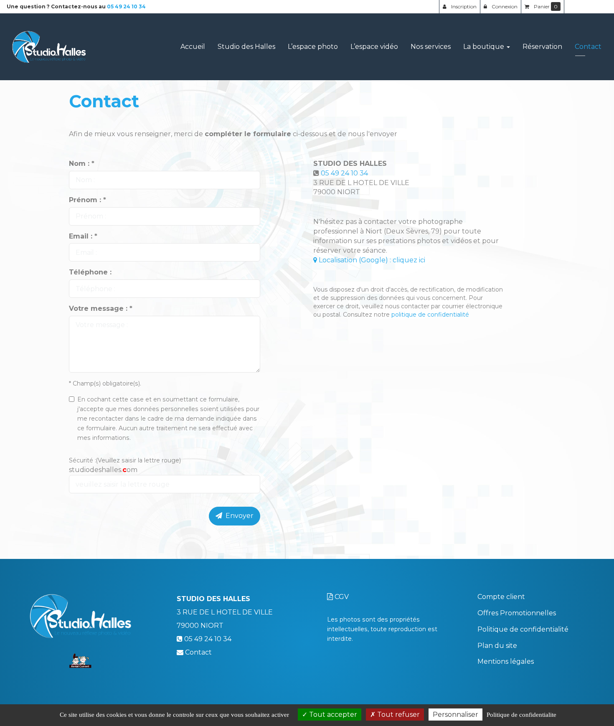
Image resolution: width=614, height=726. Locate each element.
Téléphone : (90, 272)
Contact (588, 47)
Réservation (542, 47)
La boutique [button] (484, 47)
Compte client (501, 597)
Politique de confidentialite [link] (521, 714)
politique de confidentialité (430, 314)
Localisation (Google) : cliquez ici (371, 260)
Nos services (431, 47)
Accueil (192, 47)
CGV (341, 597)
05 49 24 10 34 (344, 173)
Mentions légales (505, 661)
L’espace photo (313, 47)
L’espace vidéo (374, 47)
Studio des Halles (246, 47)
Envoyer (238, 516)
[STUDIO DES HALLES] (50, 46)
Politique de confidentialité (522, 629)
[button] (585, 6)
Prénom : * (87, 200)
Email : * (83, 236)
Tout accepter (332, 714)
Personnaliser (455, 714)
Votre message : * (100, 308)
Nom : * (81, 164)
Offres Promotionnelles (516, 613)
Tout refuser (398, 714)
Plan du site (497, 646)
